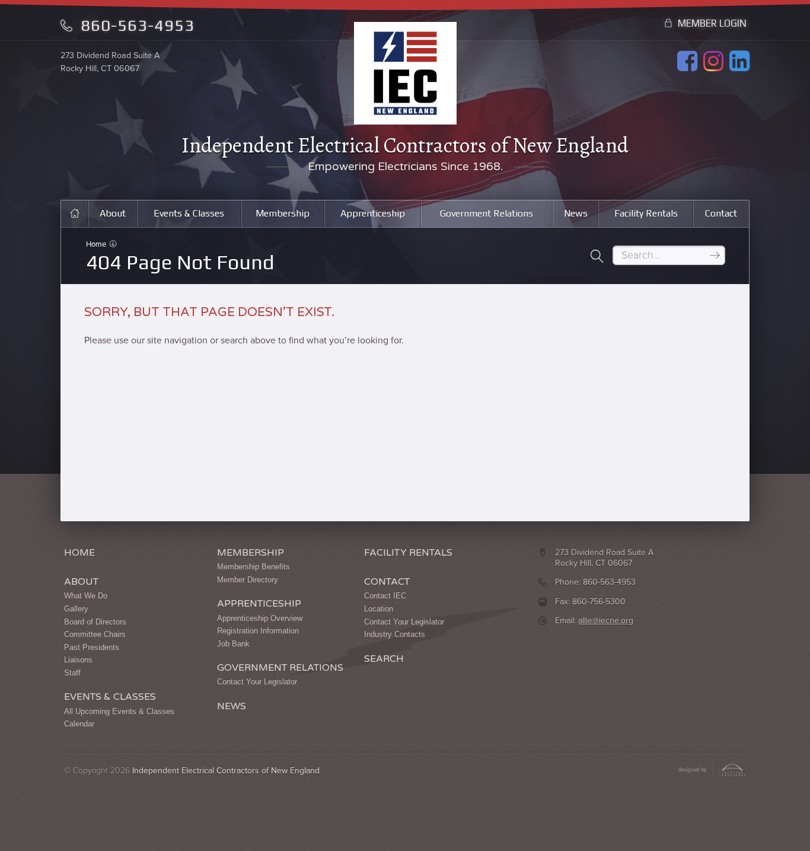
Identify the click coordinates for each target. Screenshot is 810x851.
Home (97, 244)
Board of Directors (95, 621)
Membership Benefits (253, 566)
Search (384, 659)
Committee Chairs (95, 634)
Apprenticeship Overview (259, 618)
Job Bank (233, 643)
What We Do (85, 595)
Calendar (79, 723)
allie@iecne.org (605, 621)
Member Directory (247, 579)
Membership (283, 213)
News (576, 213)
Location (378, 608)
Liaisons (78, 659)
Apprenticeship (372, 213)
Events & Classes (189, 213)
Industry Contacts (394, 634)
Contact (721, 213)
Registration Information (258, 630)
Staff (72, 672)
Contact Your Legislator (257, 681)
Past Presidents (91, 647)
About (113, 213)
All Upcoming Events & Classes (119, 711)
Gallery (76, 608)
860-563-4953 (135, 25)
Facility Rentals (646, 213)
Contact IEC (385, 595)
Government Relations (486, 213)
